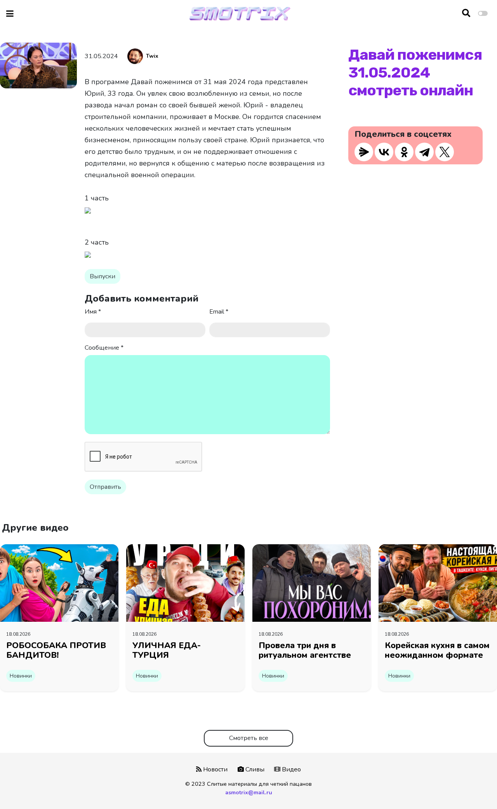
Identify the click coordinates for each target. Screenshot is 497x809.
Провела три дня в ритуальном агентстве (305, 650)
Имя (93, 311)
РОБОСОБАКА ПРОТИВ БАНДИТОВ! (56, 650)
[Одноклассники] (404, 152)
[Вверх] (474, 788)
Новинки (21, 676)
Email (218, 311)
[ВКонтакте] (384, 152)
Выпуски (102, 276)
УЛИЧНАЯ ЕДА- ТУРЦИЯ (166, 650)
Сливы (254, 769)
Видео (290, 769)
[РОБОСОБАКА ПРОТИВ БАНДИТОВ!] (59, 582)
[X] (444, 152)
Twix (152, 56)
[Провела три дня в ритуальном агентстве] (311, 582)
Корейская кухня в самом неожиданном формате (437, 650)
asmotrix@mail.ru (248, 792)
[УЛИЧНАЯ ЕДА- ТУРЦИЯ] (185, 582)
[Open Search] (466, 13)
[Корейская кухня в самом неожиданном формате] (438, 582)
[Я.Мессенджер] (364, 152)
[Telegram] (424, 152)
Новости (215, 769)
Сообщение (104, 347)
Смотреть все (248, 738)
